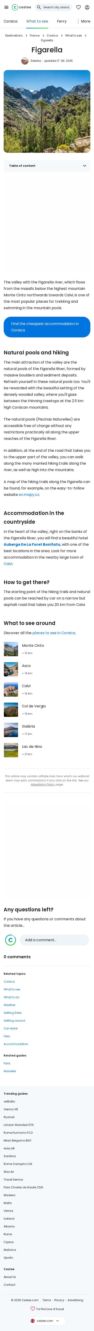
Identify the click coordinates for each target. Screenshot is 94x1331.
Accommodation (16, 1044)
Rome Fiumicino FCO (18, 1133)
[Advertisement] (47, 224)
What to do (11, 997)
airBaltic (9, 1101)
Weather (9, 1005)
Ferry (62, 21)
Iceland (9, 1219)
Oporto (8, 1258)
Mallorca (10, 1250)
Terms (46, 1300)
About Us (10, 1277)
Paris (7, 1063)
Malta (8, 1203)
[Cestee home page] (21, 7)
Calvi (8, 563)
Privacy (59, 1300)
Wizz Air (9, 1172)
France (34, 35)
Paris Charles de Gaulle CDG (23, 1187)
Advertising (75, 1300)
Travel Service (13, 1179)
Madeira (9, 1195)
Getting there (12, 1013)
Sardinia (10, 1156)
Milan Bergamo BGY (17, 1140)
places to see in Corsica (53, 633)
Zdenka (35, 61)
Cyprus (9, 1242)
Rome (8, 1234)
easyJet (9, 1148)
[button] (6, 7)
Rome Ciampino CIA (18, 1164)
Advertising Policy (43, 784)
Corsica (10, 21)
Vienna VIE (11, 1109)
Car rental (11, 1028)
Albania (9, 1226)
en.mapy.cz (29, 494)
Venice (8, 1211)
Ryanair (9, 1117)
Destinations (14, 35)
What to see (37, 21)
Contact (9, 1285)
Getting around (14, 1021)
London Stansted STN (19, 1125)
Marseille (10, 1071)
